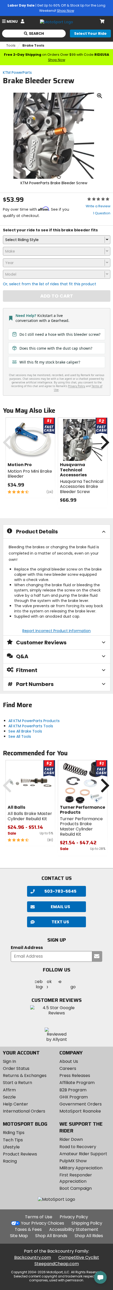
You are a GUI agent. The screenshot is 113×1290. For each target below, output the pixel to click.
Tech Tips (13, 1140)
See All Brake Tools (25, 731)
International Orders (24, 1111)
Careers (67, 1068)
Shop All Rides (89, 1236)
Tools (11, 45)
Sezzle (9, 1097)
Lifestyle (11, 1147)
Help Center (15, 1104)
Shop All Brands (51, 1236)
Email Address (27, 948)
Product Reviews (20, 1154)
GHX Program (73, 1097)
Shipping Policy (86, 1223)
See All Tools (19, 736)
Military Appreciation (80, 1168)
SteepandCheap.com (56, 1264)
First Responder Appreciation (75, 1178)
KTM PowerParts (17, 72)
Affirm (9, 1090)
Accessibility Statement (73, 1229)
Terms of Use (38, 1217)
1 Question (101, 213)
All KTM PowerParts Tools (30, 726)
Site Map (19, 1236)
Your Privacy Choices (42, 1223)
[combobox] (56, 239)
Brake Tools (33, 45)
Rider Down (71, 1139)
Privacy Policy (74, 1217)
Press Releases (74, 1076)
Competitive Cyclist (78, 1257)
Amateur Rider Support (83, 1154)
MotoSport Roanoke (80, 1111)
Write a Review (98, 206)
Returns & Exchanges (25, 1076)
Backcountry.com (32, 1257)
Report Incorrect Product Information (56, 630)
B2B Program (72, 1090)
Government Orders (80, 1104)
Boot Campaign (75, 1188)
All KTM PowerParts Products (34, 720)
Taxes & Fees (28, 1229)
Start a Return (17, 1083)
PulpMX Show (73, 1161)
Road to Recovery (77, 1147)
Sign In (9, 1061)
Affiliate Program (77, 1083)
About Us (68, 1061)
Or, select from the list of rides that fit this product (49, 284)
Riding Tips (13, 1133)
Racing (10, 1161)
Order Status (16, 1068)
